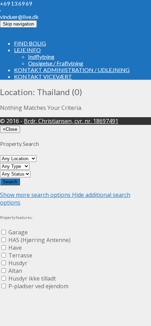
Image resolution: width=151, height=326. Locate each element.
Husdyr (17, 263)
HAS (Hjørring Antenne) (39, 240)
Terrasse (20, 255)
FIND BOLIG (30, 43)
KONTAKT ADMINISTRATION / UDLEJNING (72, 69)
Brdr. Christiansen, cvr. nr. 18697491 (71, 121)
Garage (18, 232)
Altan (15, 271)
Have (15, 247)
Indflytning (41, 56)
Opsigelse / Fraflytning (55, 63)
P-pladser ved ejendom (38, 286)
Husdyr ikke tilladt (32, 278)
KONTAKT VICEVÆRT (43, 76)
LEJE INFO (27, 50)
